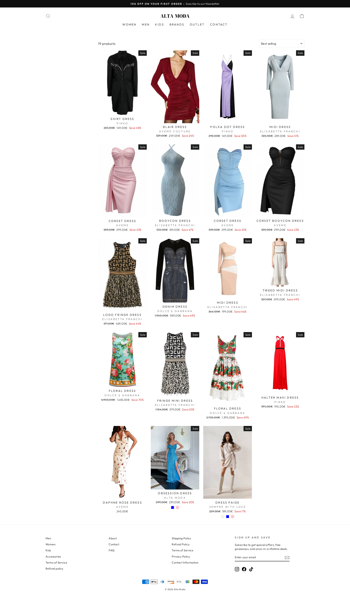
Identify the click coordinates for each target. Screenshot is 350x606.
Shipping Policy (181, 538)
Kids (48, 550)
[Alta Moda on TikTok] (251, 569)
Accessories (53, 556)
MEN (146, 24)
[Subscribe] (287, 557)
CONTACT (219, 24)
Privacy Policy (181, 556)
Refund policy (54, 568)
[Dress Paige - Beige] (222, 516)
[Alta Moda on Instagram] (237, 569)
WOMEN (129, 24)
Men (48, 538)
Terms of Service (56, 562)
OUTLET (197, 24)
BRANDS (177, 24)
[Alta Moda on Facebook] (244, 569)
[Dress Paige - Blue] (227, 516)
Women (50, 544)
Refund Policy (181, 544)
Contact (114, 544)
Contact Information (185, 562)
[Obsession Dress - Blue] (172, 507)
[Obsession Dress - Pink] (177, 507)
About (113, 538)
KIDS (159, 24)
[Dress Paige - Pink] (232, 516)
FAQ (111, 550)
